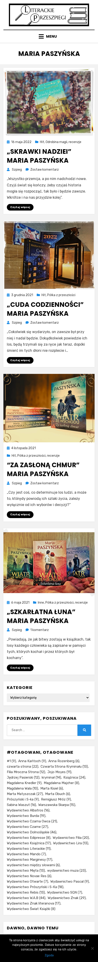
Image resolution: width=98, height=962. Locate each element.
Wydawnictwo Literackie (29, 849)
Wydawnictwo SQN (64, 892)
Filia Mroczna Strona (26, 772)
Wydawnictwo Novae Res (29, 876)
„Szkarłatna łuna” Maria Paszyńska (41, 616)
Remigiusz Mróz (56, 799)
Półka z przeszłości (61, 295)
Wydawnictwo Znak (67, 898)
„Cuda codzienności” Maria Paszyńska (45, 309)
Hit (42, 142)
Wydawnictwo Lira (70, 843)
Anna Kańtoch (32, 761)
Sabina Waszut (21, 805)
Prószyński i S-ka (23, 799)
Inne (41, 603)
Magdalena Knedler (24, 783)
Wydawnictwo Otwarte (27, 881)
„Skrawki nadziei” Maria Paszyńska (39, 156)
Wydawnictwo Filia (71, 838)
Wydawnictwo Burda (26, 816)
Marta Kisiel (51, 788)
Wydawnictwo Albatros (28, 810)
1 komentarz (39, 630)
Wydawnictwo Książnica (29, 843)
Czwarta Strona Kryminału (64, 766)
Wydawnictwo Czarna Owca (32, 821)
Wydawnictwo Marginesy (29, 860)
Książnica (74, 777)
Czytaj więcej (20, 207)
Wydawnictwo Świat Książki (31, 909)
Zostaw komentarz (44, 170)
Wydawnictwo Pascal (69, 881)
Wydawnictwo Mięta (26, 870)
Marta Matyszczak (25, 794)
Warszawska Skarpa (56, 805)
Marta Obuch (57, 794)
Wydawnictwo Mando (26, 854)
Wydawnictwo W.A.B (26, 898)
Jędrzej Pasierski (23, 777)
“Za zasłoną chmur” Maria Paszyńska (43, 469)
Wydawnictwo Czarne (27, 827)
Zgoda (49, 955)
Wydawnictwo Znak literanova (33, 903)
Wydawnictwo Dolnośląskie (31, 832)
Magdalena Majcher (61, 783)
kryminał (51, 777)
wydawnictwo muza (66, 870)
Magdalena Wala (22, 788)
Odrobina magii (56, 142)
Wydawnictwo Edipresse (28, 838)
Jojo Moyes (59, 772)
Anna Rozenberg (63, 761)
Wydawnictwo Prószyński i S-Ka (35, 887)
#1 (11, 761)
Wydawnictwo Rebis (26, 892)
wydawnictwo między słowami (33, 865)
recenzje (75, 142)
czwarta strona (22, 766)
